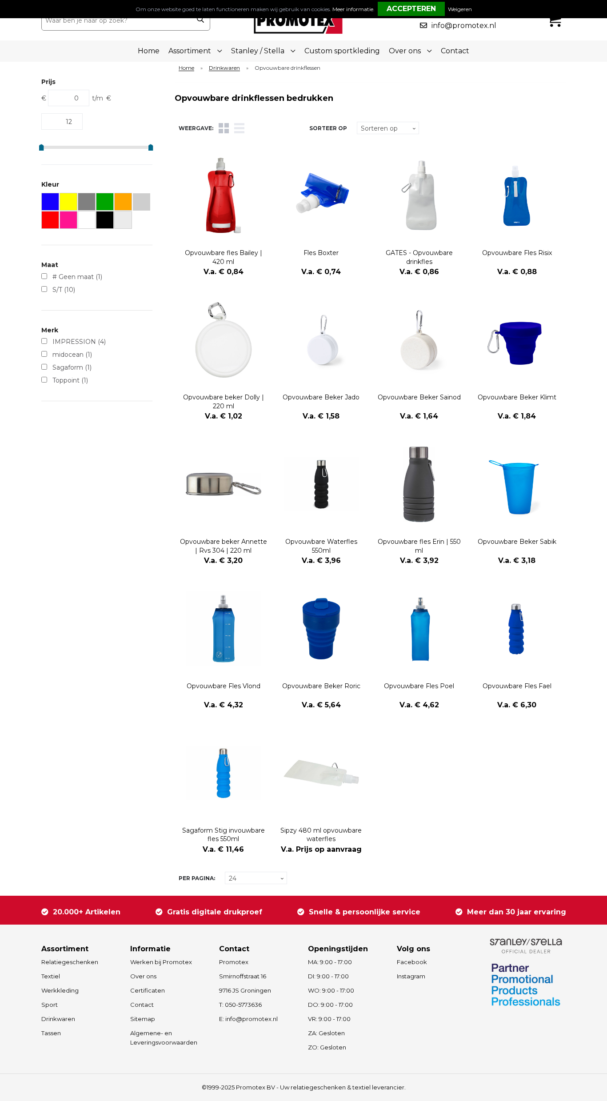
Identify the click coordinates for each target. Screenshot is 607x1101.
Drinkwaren (224, 68)
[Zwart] (105, 220)
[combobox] (116, 20)
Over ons (143, 976)
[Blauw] (50, 202)
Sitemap (142, 1018)
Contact (455, 51)
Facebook (412, 961)
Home (149, 51)
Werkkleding (60, 990)
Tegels (224, 128)
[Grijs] (87, 202)
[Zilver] (123, 220)
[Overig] (141, 202)
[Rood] (50, 220)
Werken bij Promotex (161, 961)
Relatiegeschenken (69, 961)
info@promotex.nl (463, 25)
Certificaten (147, 990)
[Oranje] (123, 202)
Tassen (51, 1033)
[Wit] (87, 220)
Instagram (411, 976)
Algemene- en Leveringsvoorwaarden (163, 1037)
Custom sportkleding (342, 51)
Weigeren (460, 9)
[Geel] (68, 202)
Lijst (239, 128)
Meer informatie (352, 9)
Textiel (50, 976)
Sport (49, 1004)
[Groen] (105, 202)
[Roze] (68, 220)
